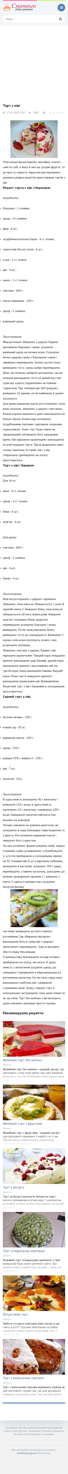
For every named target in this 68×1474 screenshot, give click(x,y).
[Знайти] (60, 19)
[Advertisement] (34, 61)
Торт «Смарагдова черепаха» (24, 1251)
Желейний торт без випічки (22, 1060)
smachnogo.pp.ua (26, 1453)
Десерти (7, 1064)
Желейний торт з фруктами (22, 1124)
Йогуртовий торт (15, 1314)
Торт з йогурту (13, 1187)
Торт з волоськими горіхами (23, 1378)
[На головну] (20, 7)
